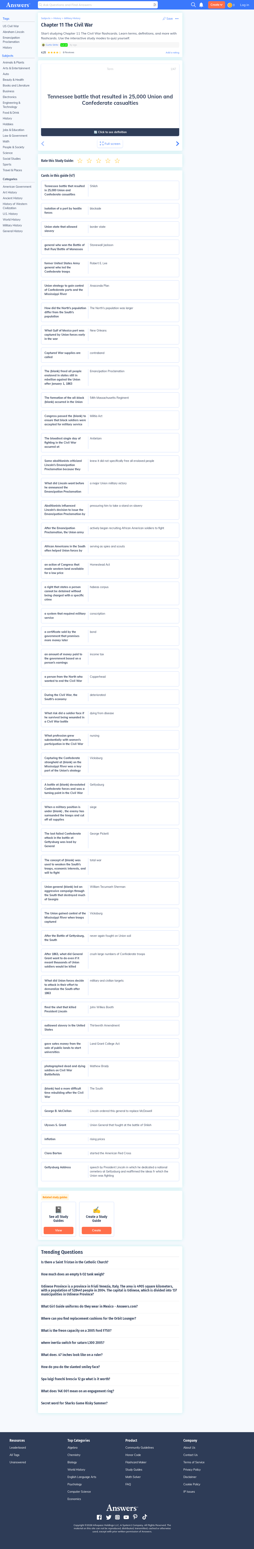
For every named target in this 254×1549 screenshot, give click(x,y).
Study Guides (133, 1469)
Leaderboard (18, 1447)
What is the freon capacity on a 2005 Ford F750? (76, 1330)
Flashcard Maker (135, 1462)
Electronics (9, 97)
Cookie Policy (191, 1484)
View (58, 1230)
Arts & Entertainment (16, 68)
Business (8, 91)
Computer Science (79, 1491)
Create (215, 5)
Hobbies (8, 124)
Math (6, 141)
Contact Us (190, 1455)
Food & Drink (11, 112)
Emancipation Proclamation (11, 40)
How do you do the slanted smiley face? (70, 1367)
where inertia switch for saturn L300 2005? (72, 1342)
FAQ (128, 1484)
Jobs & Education (13, 130)
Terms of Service (194, 1462)
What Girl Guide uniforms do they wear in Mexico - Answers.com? (89, 1306)
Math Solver (133, 1477)
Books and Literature (16, 85)
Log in (244, 5)
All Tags (14, 1455)
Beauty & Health (13, 80)
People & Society (13, 147)
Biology (72, 1462)
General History (13, 231)
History (7, 47)
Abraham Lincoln (13, 32)
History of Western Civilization (15, 206)
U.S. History (10, 214)
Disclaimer (189, 1477)
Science (8, 153)
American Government (17, 186)
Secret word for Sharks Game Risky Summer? (74, 1403)
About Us (189, 1447)
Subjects (7, 56)
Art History (10, 192)
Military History (12, 225)
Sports (7, 164)
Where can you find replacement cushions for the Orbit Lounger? (88, 1318)
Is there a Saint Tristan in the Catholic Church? (74, 1262)
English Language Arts (81, 1477)
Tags (6, 18)
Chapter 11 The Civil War (67, 25)
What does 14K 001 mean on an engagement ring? (77, 1391)
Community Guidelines (139, 1447)
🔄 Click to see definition (110, 132)
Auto (6, 74)
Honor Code (133, 1455)
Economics (74, 1499)
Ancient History (12, 198)
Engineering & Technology (11, 105)
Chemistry (73, 1455)
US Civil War (11, 26)
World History (11, 219)
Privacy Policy (192, 1469)
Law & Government (15, 135)
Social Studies (12, 158)
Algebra (72, 1447)
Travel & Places (12, 170)
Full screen (112, 144)
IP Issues (189, 1491)
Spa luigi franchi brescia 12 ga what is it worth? (75, 1379)
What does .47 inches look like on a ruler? (72, 1355)
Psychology (74, 1484)
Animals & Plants (13, 62)
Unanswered (18, 1462)
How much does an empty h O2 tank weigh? (72, 1274)
